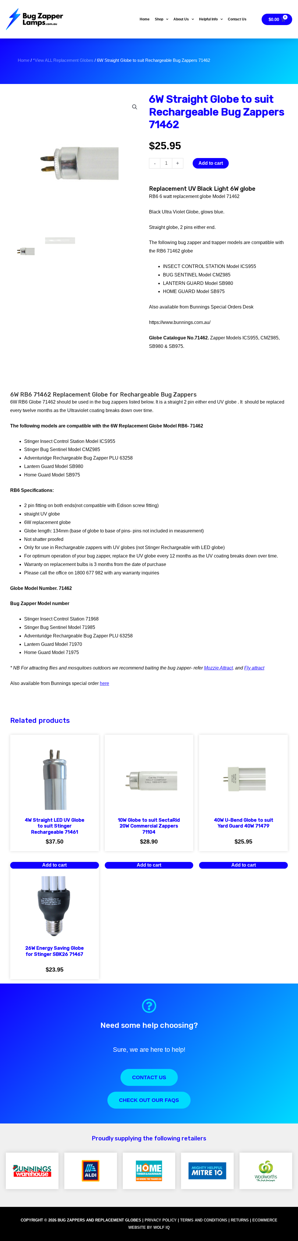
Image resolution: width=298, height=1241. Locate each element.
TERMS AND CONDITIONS (203, 1220)
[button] (135, 107)
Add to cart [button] (149, 865)
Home (145, 19)
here (104, 683)
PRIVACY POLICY (161, 1220)
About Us (181, 19)
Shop (159, 19)
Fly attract (254, 667)
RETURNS (240, 1220)
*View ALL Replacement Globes (63, 60)
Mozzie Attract (218, 667)
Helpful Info (208, 19)
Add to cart (210, 163)
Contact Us (237, 19)
